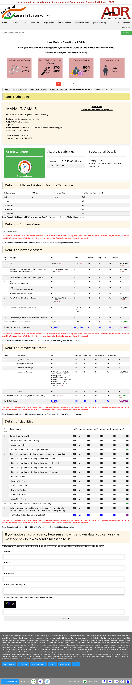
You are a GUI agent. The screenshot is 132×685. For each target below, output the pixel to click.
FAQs (76, 664)
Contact (52, 664)
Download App (74, 681)
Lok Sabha (15, 22)
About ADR (125, 27)
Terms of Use (64, 664)
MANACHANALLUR (58, 89)
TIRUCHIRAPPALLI (38, 89)
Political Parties (64, 22)
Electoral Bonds (82, 22)
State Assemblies (32, 22)
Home (4, 22)
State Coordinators (38, 664)
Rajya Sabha (48, 22)
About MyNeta (124, 22)
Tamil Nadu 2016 (20, 89)
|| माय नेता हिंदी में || (99, 22)
